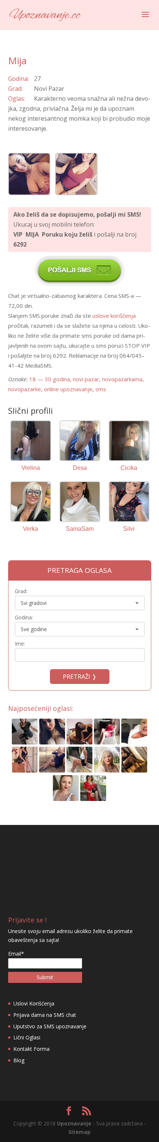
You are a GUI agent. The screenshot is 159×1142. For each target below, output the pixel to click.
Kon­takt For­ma (31, 1048)
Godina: (24, 617)
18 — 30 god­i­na (49, 379)
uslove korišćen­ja (114, 315)
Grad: (21, 591)
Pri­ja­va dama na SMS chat (44, 1014)
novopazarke (24, 389)
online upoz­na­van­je (68, 389)
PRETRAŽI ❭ (80, 677)
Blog (18, 1060)
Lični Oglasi (26, 1037)
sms (100, 389)
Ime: (20, 643)
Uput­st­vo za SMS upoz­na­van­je (50, 1026)
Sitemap (79, 1131)
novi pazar (86, 379)
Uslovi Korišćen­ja (33, 1003)
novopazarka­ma (122, 379)
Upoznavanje (74, 1123)
